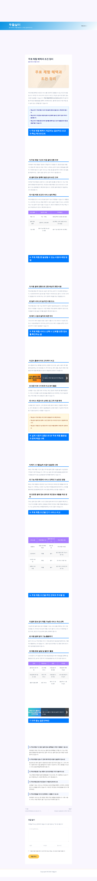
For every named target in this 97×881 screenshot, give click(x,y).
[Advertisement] (39, 12)
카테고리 (83, 25)
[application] (86, 25)
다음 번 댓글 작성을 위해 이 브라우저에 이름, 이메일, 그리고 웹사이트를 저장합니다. (47, 851)
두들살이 (15, 24)
